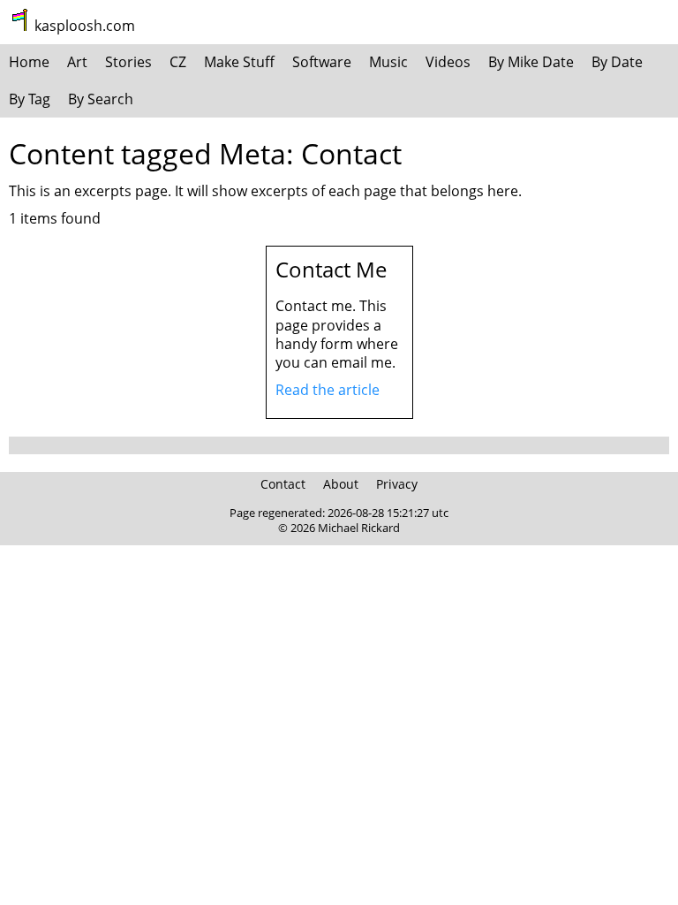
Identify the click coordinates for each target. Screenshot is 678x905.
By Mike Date (531, 62)
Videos (448, 62)
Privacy (397, 483)
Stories (128, 62)
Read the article (327, 389)
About (340, 483)
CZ (178, 62)
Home (29, 62)
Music (388, 62)
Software (321, 62)
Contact (282, 483)
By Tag (29, 99)
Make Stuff (239, 62)
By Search (100, 99)
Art (77, 62)
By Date (617, 62)
